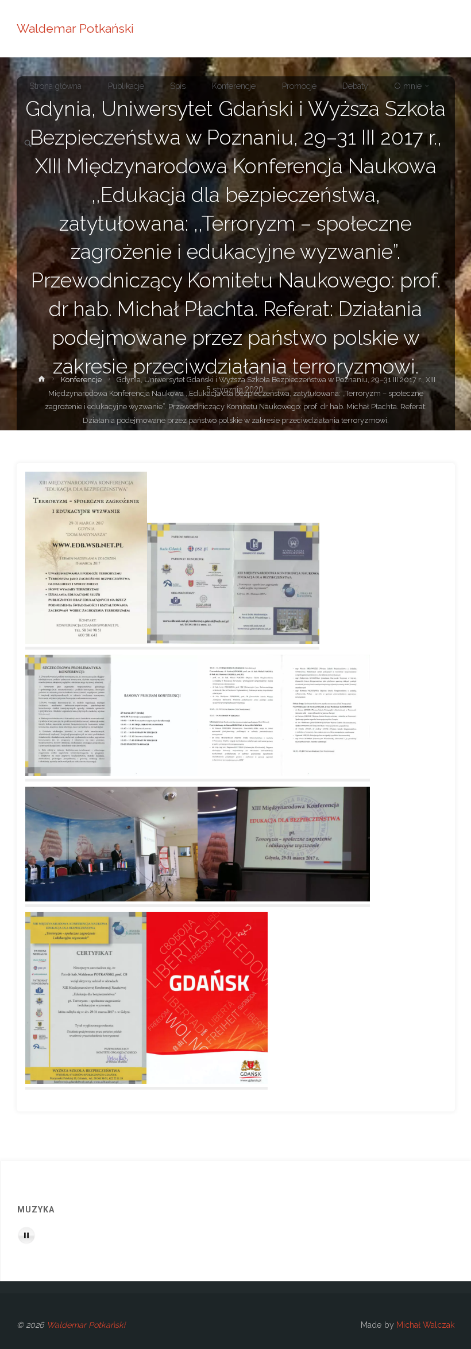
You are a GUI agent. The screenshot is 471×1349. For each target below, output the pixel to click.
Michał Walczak (425, 1324)
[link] (28, 144)
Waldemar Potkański (75, 28)
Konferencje (81, 379)
